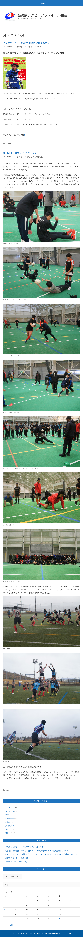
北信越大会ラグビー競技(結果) (17, 858)
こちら (26, 135)
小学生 (8, 822)
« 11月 (6, 925)
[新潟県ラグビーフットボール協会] (9, 16)
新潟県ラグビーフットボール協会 (42, 15)
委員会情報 (9, 818)
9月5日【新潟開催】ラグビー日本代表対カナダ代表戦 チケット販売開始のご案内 (36, 850)
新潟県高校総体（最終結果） (16, 861)
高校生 (8, 790)
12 (5, 910)
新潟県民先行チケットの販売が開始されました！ (24, 847)
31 (60, 919)
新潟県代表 (9, 826)
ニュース (9, 143)
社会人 (8, 829)
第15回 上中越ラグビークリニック (19, 153)
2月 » (12, 925)
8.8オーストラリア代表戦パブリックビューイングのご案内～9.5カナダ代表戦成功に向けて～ (41, 854)
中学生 (8, 815)
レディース (9, 811)
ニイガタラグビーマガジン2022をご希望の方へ (26, 43)
